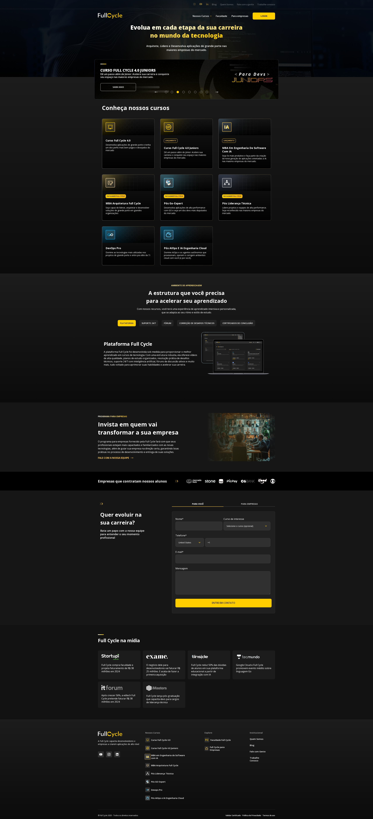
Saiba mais (118, 87)
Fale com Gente (257, 751)
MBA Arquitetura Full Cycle (164, 765)
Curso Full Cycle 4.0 (160, 740)
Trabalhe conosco (266, 4)
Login (264, 16)
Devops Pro (156, 790)
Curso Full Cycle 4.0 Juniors (164, 748)
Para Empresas (249, 503)
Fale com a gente (245, 4)
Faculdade (221, 16)
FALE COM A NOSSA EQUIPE (113, 457)
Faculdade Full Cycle (220, 740)
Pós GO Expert (158, 781)
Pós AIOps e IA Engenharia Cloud (167, 798)
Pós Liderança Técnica (162, 773)
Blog (214, 4)
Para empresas (240, 16)
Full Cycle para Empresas (217, 748)
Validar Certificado (233, 815)
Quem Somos (226, 4)
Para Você (198, 503)
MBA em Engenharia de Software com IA (168, 756)
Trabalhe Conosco (254, 759)
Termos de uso (269, 815)
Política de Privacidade (251, 815)
